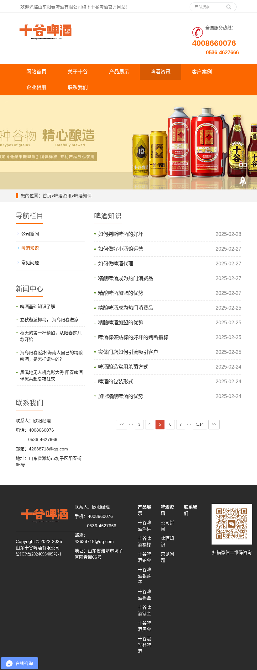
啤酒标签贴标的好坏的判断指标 (133, 337)
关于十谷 (78, 71)
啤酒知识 (83, 195)
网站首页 (36, 71)
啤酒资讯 (160, 71)
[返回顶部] (243, 181)
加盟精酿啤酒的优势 (120, 396)
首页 (47, 195)
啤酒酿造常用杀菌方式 (123, 367)
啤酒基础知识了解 (37, 306)
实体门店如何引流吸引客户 (128, 352)
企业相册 (36, 87)
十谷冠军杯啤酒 (144, 645)
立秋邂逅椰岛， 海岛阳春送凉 (49, 319)
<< (121, 424)
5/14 (200, 424)
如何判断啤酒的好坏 (120, 234)
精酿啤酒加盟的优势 (120, 293)
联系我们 (78, 87)
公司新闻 (30, 233)
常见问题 (30, 262)
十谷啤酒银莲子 (144, 576)
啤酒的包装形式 (115, 381)
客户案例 (202, 71)
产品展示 (119, 71)
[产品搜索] (228, 5)
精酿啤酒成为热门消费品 (125, 278)
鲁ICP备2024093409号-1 (38, 554)
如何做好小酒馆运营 (120, 249)
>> (214, 424)
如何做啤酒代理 (115, 263)
